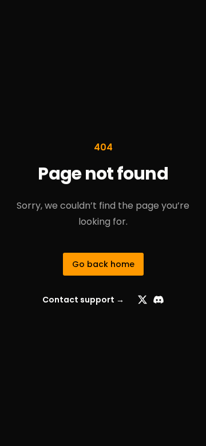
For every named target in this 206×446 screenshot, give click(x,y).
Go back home (103, 264)
